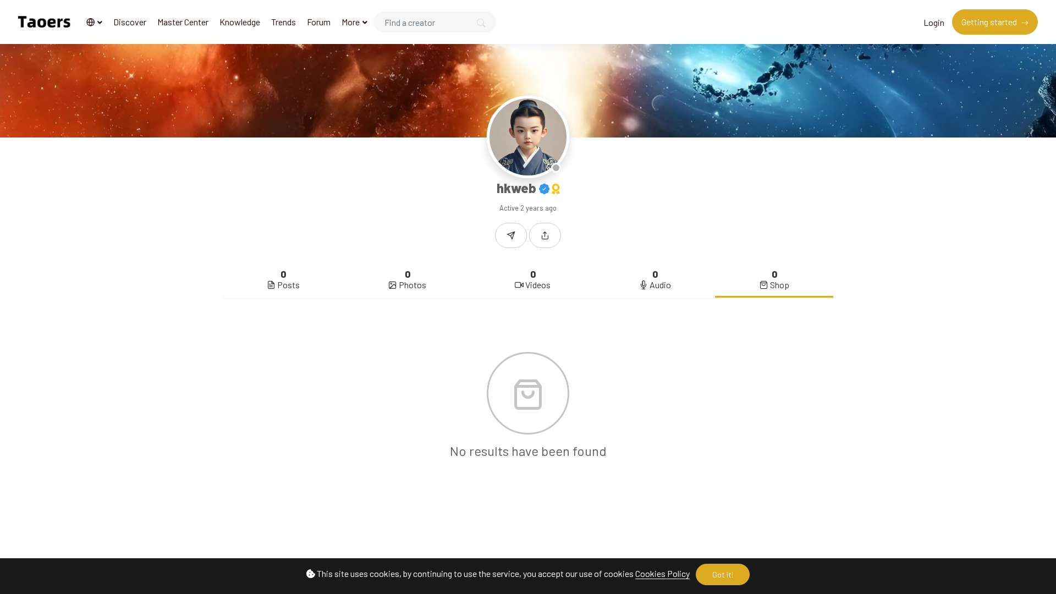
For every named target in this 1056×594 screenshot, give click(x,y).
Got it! (722, 574)
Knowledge (239, 21)
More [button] (351, 21)
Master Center (182, 21)
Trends (283, 21)
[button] (94, 22)
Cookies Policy (662, 573)
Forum (319, 21)
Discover (129, 21)
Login (933, 22)
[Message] (511, 235)
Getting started (990, 21)
